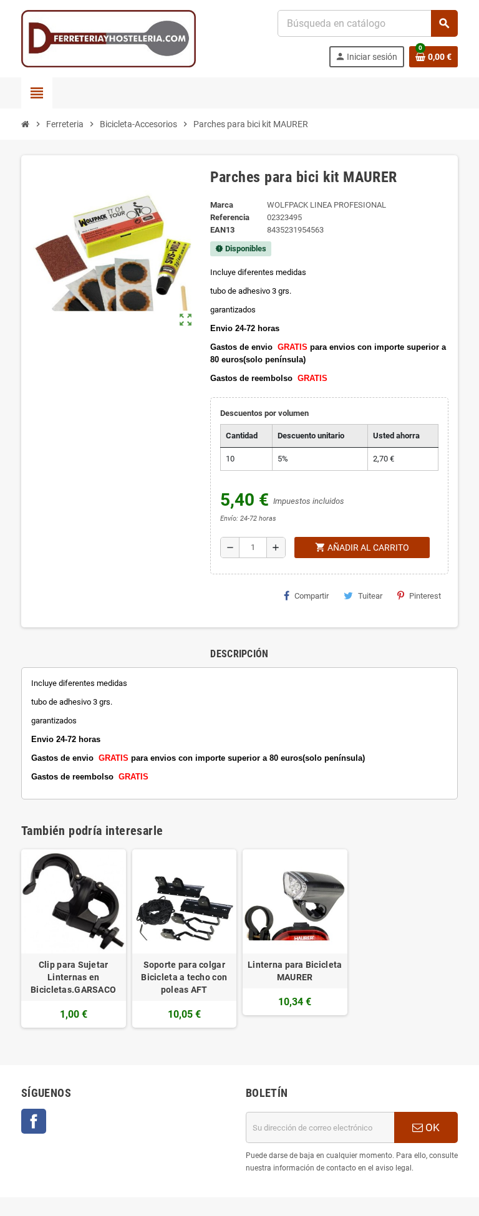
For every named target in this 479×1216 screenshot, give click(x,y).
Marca (221, 205)
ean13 (222, 229)
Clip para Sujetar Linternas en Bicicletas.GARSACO (73, 977)
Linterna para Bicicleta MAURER (295, 971)
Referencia (229, 217)
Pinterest (425, 596)
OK (431, 1127)
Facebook (33, 1121)
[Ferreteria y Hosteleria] (108, 37)
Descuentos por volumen (264, 413)
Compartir (311, 596)
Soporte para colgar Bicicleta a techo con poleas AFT (184, 977)
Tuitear (370, 596)
